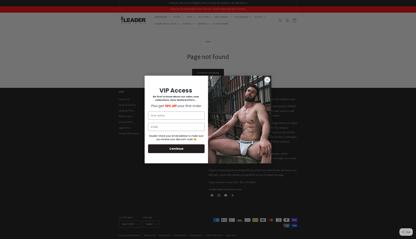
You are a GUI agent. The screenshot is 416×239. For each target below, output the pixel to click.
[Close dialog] (267, 80)
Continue (176, 149)
